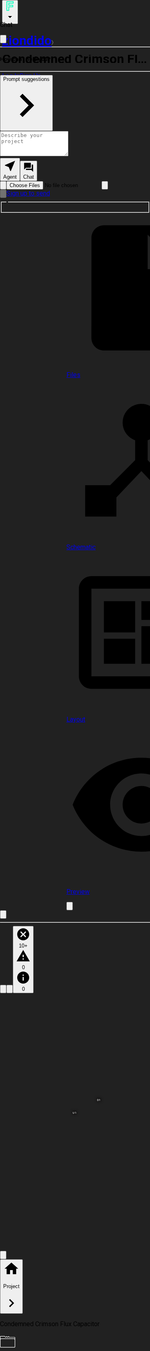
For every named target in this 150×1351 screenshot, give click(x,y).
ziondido (27, 40)
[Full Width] (3, 39)
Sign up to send (28, 193)
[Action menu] (10, 12)
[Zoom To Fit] (3, 1255)
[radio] (10, 169)
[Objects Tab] (9, 989)
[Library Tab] (3, 989)
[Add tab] (69, 906)
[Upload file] (3, 185)
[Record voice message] (3, 194)
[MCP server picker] (105, 185)
